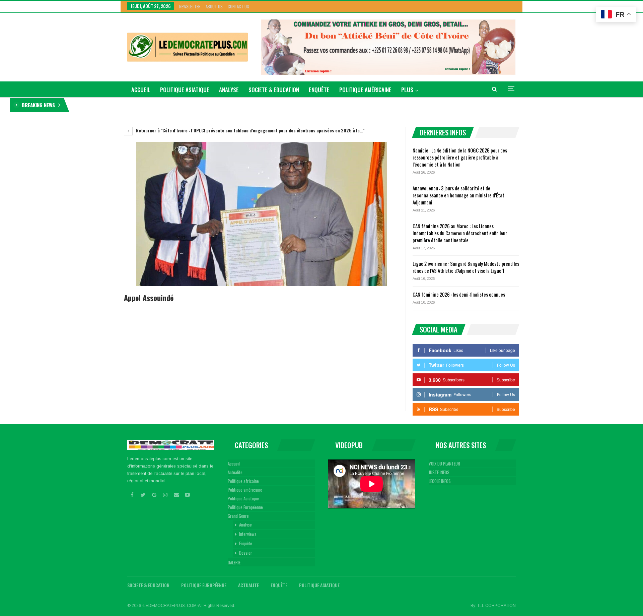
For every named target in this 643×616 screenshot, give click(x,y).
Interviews (248, 534)
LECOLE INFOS (440, 481)
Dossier (245, 552)
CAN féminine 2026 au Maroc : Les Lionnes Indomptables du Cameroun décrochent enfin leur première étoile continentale (460, 233)
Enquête (319, 89)
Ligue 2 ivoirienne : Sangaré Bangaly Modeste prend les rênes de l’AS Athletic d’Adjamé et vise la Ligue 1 (466, 267)
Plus (407, 89)
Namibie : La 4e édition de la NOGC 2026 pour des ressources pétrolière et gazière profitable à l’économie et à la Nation (180, 105)
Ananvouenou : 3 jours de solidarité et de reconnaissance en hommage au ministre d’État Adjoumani (458, 195)
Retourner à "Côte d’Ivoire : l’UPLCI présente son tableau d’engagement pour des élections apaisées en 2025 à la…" (249, 130)
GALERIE (234, 562)
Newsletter (190, 6)
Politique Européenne (245, 507)
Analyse (229, 89)
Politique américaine (365, 89)
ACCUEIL (140, 89)
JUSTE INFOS (439, 472)
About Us (214, 6)
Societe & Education (273, 89)
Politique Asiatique (184, 89)
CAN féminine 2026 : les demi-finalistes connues (459, 294)
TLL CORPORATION (496, 605)
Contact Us (238, 6)
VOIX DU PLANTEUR (444, 463)
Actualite (235, 472)
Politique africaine (243, 481)
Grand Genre (238, 515)
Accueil (234, 463)
